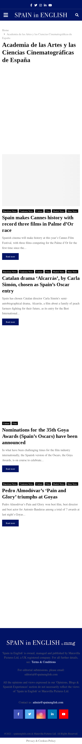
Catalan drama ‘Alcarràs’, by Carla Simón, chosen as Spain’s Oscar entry (41, 284)
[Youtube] (63, 714)
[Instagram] (41, 714)
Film (48, 211)
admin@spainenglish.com (48, 702)
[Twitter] (29, 714)
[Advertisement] (41, 109)
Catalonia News (26, 211)
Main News (72, 211)
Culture (39, 211)
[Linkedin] (52, 714)
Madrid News (58, 211)
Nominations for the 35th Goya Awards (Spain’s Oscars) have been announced (39, 436)
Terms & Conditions (44, 662)
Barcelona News (10, 211)
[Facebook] (18, 714)
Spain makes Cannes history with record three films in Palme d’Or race (38, 224)
